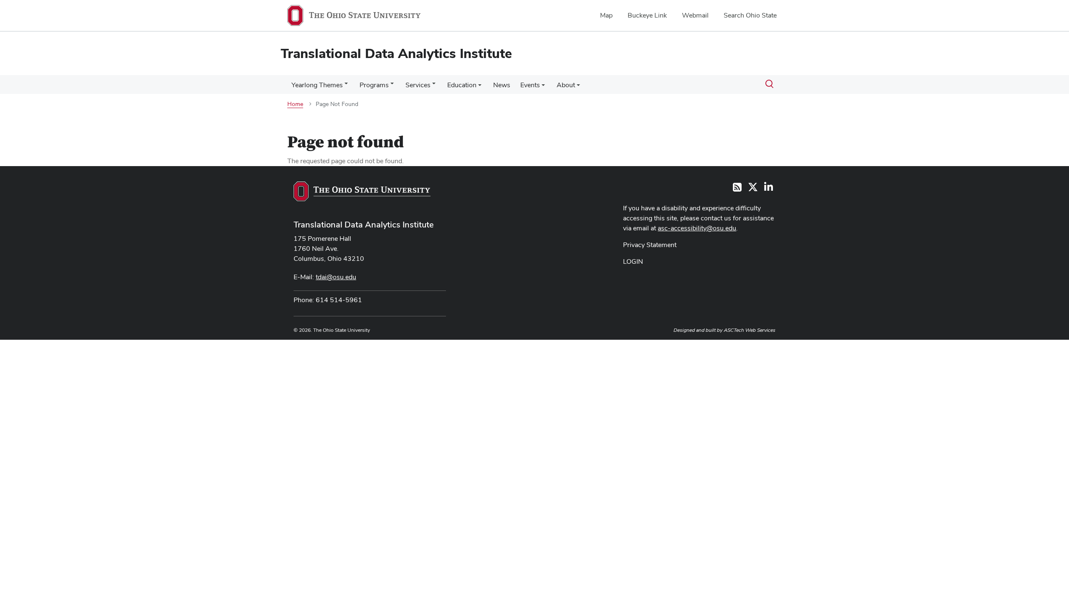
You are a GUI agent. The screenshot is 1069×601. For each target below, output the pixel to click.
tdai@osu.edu (336, 277)
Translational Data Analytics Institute (364, 224)
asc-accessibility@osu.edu (697, 228)
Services (418, 85)
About (566, 85)
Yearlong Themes (317, 85)
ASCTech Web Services (749, 330)
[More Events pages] (543, 87)
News (501, 85)
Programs (374, 85)
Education (461, 85)
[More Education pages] (479, 87)
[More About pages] (578, 87)
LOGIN (633, 261)
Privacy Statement (649, 244)
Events (530, 85)
